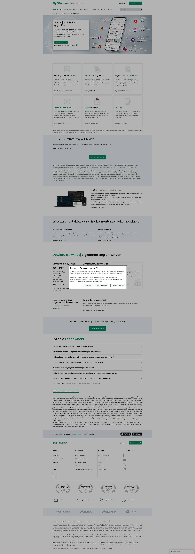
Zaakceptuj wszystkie (117, 285)
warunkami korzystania (117, 279)
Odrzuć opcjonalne (102, 285)
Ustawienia (88, 285)
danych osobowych (96, 281)
